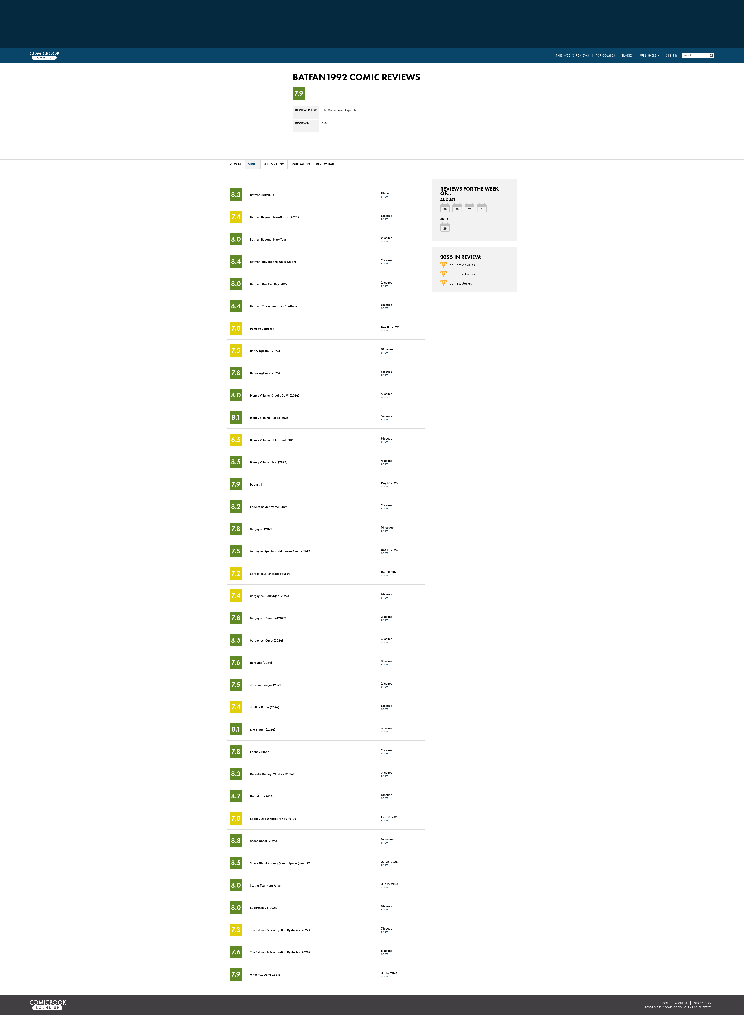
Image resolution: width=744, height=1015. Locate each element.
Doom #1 (256, 484)
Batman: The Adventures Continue (273, 306)
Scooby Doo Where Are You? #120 (273, 818)
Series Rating (274, 164)
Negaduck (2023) (261, 796)
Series (252, 164)
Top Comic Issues (461, 274)
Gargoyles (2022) (261, 529)
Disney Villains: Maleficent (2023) (272, 440)
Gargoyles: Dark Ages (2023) (269, 596)
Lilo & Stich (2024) (262, 729)
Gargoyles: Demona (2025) (268, 618)
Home (664, 1003)
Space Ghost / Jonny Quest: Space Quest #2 (280, 863)
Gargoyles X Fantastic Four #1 (270, 573)
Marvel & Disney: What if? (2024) (272, 774)
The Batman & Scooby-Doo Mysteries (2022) (280, 930)
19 (457, 209)
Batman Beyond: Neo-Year (268, 239)
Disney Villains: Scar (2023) (268, 462)
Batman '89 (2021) (262, 195)
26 (445, 209)
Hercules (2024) (261, 662)
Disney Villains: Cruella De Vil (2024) (274, 395)
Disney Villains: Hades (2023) (269, 417)
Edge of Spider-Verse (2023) (269, 506)
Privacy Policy (702, 1003)
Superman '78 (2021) (263, 907)
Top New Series (460, 283)
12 (469, 209)
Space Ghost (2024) (263, 841)
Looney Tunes (259, 751)
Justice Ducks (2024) (264, 707)
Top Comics (605, 55)
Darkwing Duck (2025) (265, 373)
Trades (627, 55)
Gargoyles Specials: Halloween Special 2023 (280, 551)
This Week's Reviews (572, 55)
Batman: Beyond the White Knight (273, 261)
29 (445, 228)
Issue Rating (300, 164)
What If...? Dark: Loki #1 (266, 974)
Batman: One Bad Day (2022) (269, 284)
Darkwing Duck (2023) (265, 350)
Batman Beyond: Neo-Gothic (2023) (274, 217)
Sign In (672, 55)
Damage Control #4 (263, 328)
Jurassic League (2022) (266, 685)
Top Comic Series (461, 264)
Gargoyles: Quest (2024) (266, 640)
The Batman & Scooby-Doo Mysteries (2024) (280, 952)
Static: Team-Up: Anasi (265, 885)
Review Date (325, 164)
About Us (681, 1003)
